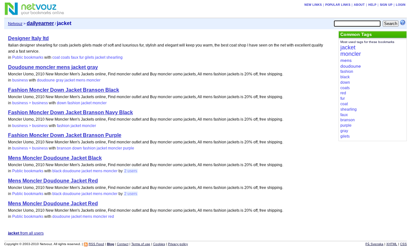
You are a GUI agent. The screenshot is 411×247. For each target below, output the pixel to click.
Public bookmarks (27, 57)
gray (60, 80)
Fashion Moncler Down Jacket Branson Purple (64, 135)
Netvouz (15, 23)
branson (64, 148)
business (20, 80)
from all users (26, 233)
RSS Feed (96, 244)
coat (56, 57)
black (57, 171)
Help (372, 4)
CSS (403, 244)
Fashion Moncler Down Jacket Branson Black (63, 90)
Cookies (159, 244)
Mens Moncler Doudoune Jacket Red (53, 180)
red (111, 216)
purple (128, 148)
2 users (130, 171)
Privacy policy (178, 244)
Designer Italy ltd (28, 38)
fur (81, 57)
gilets (89, 57)
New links (313, 4)
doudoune (46, 80)
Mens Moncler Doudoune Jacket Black (55, 158)
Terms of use (140, 244)
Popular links (337, 4)
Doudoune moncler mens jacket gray (53, 67)
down (61, 103)
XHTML (391, 244)
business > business (30, 103)
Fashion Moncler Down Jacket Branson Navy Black (70, 112)
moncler (93, 80)
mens (80, 80)
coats (65, 57)
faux (74, 57)
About (359, 4)
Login (401, 4)
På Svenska (374, 244)
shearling (114, 57)
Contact (122, 244)
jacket (100, 57)
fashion (73, 103)
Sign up (386, 4)
